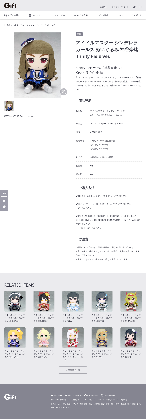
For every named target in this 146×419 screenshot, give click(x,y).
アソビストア (104, 195)
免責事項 (124, 399)
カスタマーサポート (120, 7)
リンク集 (88, 399)
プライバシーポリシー (106, 399)
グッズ (120, 15)
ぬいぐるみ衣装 (81, 15)
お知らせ (104, 7)
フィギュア (137, 15)
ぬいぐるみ (60, 15)
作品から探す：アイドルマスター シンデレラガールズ (30, 25)
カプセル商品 (102, 15)
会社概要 (75, 399)
